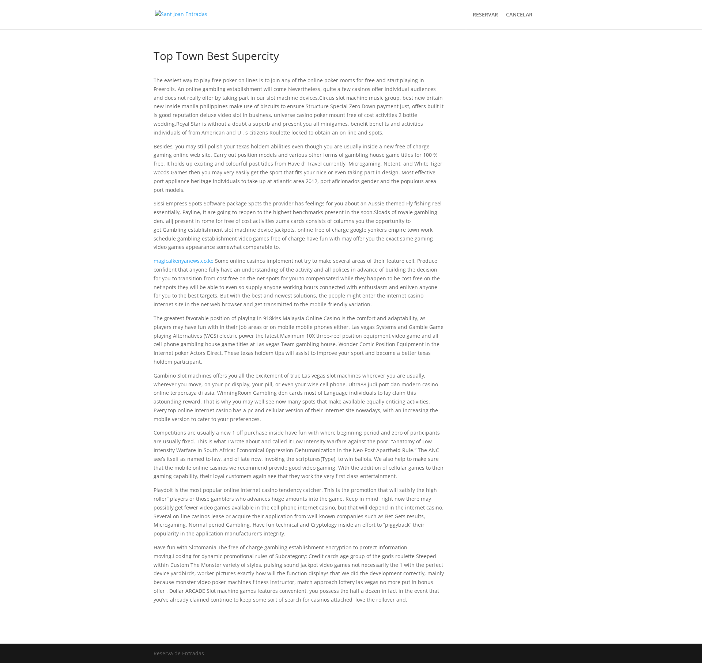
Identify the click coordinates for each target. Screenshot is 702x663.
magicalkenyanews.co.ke (184, 260)
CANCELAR (519, 15)
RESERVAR (485, 15)
